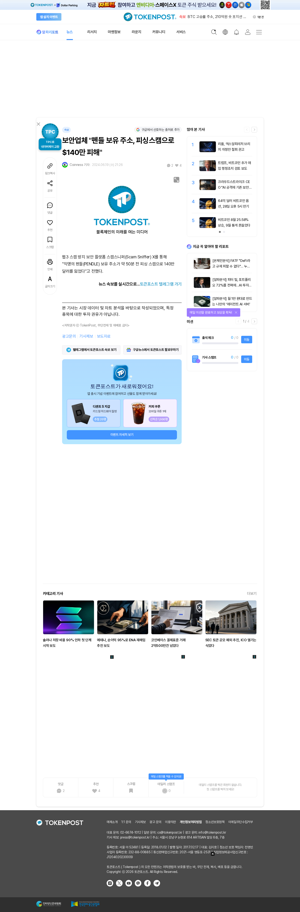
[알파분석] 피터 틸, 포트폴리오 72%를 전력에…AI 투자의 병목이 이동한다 (232, 285)
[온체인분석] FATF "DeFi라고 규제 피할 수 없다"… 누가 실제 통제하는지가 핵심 (231, 266)
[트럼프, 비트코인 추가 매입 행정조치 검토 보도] (207, 170)
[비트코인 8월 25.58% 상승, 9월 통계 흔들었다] (207, 227)
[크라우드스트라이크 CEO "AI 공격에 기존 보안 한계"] (207, 189)
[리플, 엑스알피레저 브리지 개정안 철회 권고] (207, 151)
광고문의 (69, 336)
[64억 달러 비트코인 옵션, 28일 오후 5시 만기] (207, 208)
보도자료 (104, 336)
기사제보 (86, 336)
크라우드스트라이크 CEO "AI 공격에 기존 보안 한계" (234, 187)
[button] (254, 129)
